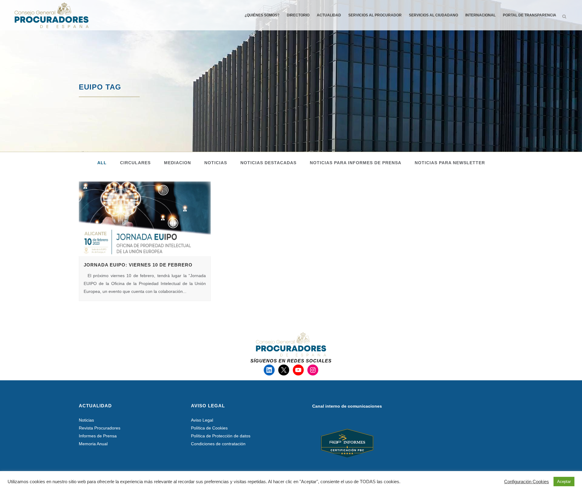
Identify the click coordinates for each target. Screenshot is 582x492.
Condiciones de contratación (218, 443)
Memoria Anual (93, 443)
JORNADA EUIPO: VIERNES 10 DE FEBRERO (138, 264)
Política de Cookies (209, 428)
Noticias (86, 420)
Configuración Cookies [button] (526, 481)
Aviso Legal (202, 420)
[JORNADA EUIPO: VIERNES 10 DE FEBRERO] (145, 219)
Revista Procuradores (99, 428)
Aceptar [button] (564, 481)
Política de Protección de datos (220, 435)
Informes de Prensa (98, 435)
